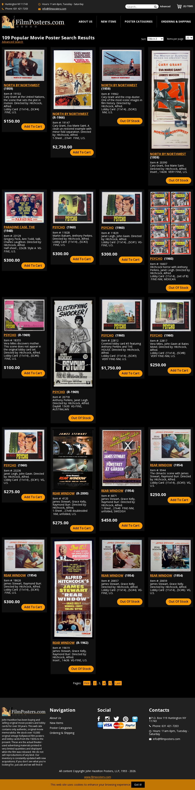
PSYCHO (59, 227)
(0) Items (188, 6)
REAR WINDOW (63, 493)
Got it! (138, 784)
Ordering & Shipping (176, 21)
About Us (55, 718)
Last (118, 683)
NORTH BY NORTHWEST (22, 85)
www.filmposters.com (97, 777)
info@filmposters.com (54, 8)
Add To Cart (33, 126)
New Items (108, 21)
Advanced (165, 6)
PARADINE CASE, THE (19, 227)
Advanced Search (12, 42)
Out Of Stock (130, 121)
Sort (143, 39)
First (87, 683)
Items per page (175, 39)
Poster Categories (139, 21)
